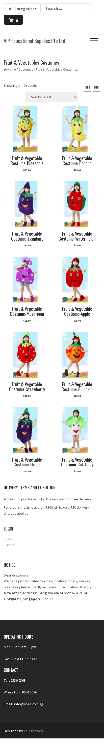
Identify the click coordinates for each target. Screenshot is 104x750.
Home (11, 69)
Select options (27, 172)
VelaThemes (33, 731)
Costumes (25, 69)
